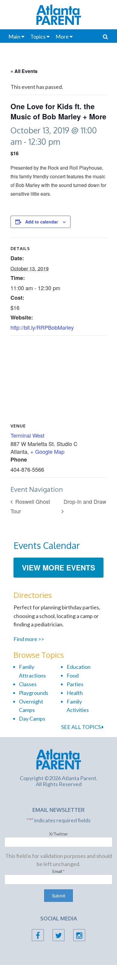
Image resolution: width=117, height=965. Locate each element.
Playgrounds (33, 692)
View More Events (58, 567)
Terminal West (27, 435)
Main (14, 36)
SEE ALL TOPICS (81, 727)
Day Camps (32, 718)
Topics (38, 36)
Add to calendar (41, 222)
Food (73, 675)
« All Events (24, 71)
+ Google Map (47, 451)
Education (79, 666)
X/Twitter (58, 833)
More (62, 36)
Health (75, 692)
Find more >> (29, 639)
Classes (28, 684)
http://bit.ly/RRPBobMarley (42, 327)
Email (58, 871)
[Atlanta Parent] (58, 758)
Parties (75, 684)
